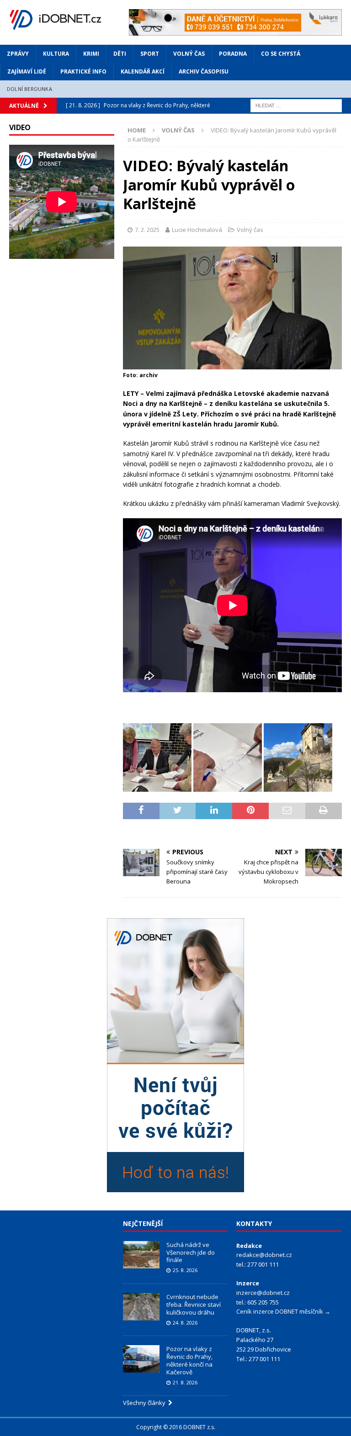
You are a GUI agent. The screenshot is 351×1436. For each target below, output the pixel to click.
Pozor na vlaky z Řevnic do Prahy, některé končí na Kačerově (189, 1360)
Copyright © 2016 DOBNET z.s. (175, 1427)
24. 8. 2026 (185, 1322)
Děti (119, 54)
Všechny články (145, 1403)
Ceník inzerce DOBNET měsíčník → (283, 1311)
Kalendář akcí (143, 71)
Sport (149, 54)
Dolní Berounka (29, 88)
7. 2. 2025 (147, 230)
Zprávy (18, 54)
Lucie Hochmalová (197, 230)
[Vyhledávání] (296, 104)
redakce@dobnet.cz (264, 1255)
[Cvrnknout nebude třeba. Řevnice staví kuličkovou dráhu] (141, 1306)
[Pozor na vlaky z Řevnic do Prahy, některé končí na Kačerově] (141, 1359)
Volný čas (189, 54)
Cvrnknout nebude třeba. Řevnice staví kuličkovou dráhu (193, 1304)
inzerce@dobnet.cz (263, 1293)
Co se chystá (280, 54)
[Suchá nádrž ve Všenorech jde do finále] (141, 1254)
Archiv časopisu (204, 71)
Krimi (91, 54)
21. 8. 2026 (185, 1382)
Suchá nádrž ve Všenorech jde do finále (190, 1252)
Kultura (56, 54)
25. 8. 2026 (185, 1270)
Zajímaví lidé (26, 71)
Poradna (233, 54)
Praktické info (83, 71)
